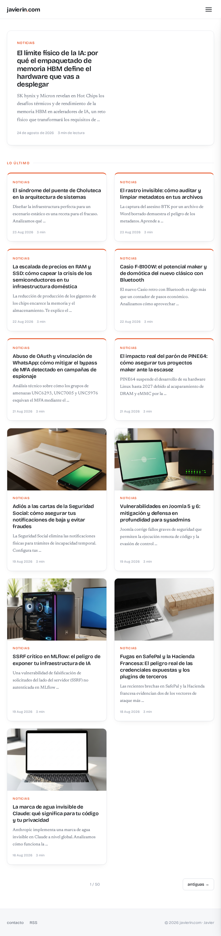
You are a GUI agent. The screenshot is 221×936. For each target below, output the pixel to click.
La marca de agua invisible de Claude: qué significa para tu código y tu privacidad (56, 814)
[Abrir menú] (208, 9)
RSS (33, 922)
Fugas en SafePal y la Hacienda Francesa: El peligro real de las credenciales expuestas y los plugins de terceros (157, 666)
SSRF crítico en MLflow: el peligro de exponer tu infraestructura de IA (56, 659)
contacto (15, 922)
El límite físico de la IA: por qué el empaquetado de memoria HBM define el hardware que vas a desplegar (57, 68)
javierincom (23, 9)
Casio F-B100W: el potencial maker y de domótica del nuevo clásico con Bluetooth (163, 273)
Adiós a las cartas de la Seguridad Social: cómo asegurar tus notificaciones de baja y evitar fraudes (53, 516)
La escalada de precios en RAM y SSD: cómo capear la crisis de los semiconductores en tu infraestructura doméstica (52, 276)
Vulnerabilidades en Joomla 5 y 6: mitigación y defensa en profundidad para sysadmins (160, 513)
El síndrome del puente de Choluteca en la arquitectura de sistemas (57, 193)
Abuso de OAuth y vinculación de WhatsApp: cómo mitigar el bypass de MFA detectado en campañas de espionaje (55, 366)
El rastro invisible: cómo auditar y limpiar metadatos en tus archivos (161, 193)
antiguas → (198, 884)
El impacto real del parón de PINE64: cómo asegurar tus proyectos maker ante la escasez (163, 363)
